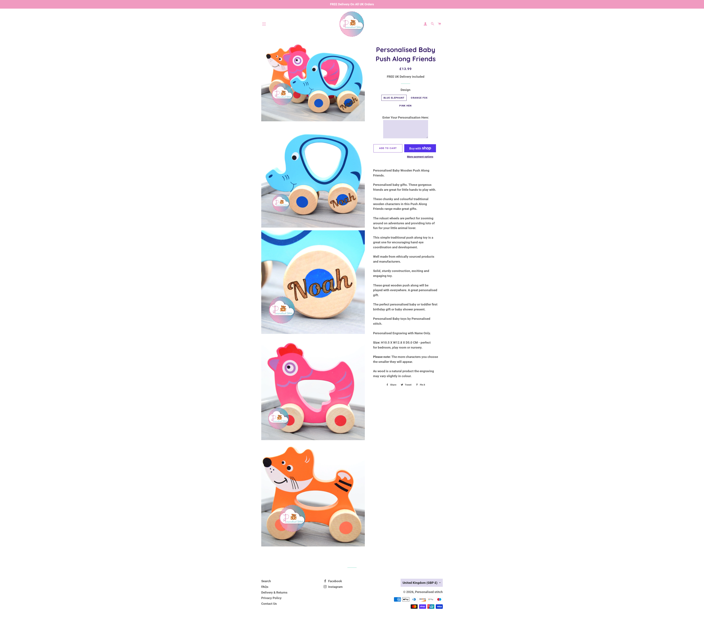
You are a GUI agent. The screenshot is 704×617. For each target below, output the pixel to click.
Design (405, 90)
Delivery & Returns (274, 592)
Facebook (334, 581)
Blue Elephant (394, 97)
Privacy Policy (271, 598)
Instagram (335, 587)
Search (266, 581)
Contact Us (269, 603)
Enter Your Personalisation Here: (405, 117)
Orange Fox (419, 97)
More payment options (420, 156)
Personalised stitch (429, 592)
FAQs (264, 587)
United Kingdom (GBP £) (420, 583)
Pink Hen (405, 105)
